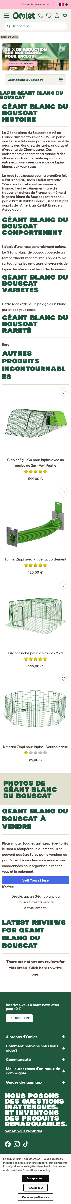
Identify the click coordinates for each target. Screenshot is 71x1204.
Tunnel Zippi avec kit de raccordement (35, 559)
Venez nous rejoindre (23, 1131)
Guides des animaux (24, 1082)
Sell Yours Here (35, 880)
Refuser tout (35, 1187)
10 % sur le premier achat (36, 4)
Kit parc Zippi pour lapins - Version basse (35, 747)
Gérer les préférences (35, 1197)
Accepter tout (35, 1178)
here (43, 968)
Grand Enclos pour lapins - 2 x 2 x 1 (35, 653)
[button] (35, 1082)
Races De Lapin (9, 36)
